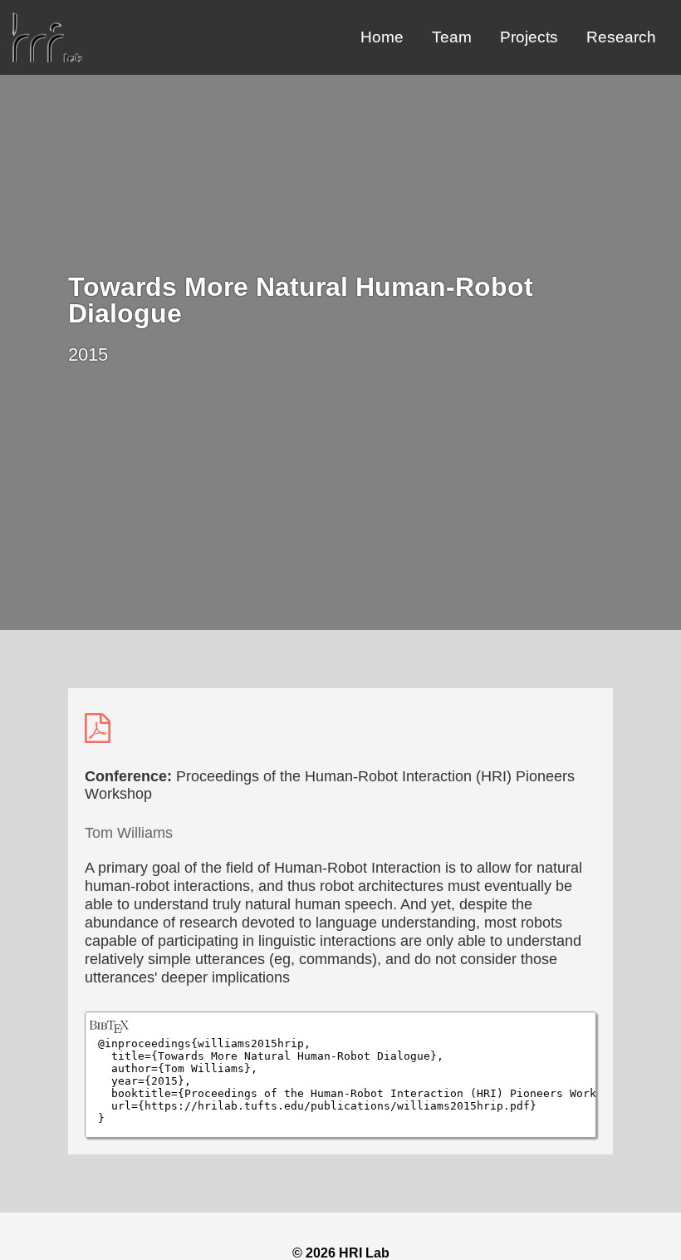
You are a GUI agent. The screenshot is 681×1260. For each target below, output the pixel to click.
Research (621, 37)
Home (382, 37)
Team (452, 37)
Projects (529, 37)
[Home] (47, 58)
